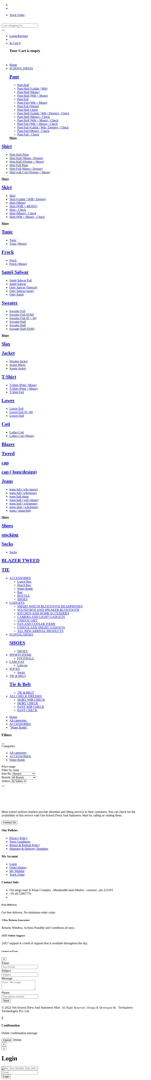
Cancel (7, 1040)
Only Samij (16, 294)
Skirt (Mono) (17, 202)
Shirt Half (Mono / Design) (26, 158)
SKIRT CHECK (27, 703)
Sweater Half (17, 321)
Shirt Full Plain (18, 165)
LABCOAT (16, 661)
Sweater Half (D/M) (21, 328)
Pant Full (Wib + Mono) (32, 102)
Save (6, 1000)
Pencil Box (24, 585)
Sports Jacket (17, 368)
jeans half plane (19, 496)
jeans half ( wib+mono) (23, 500)
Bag (19, 592)
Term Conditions (19, 841)
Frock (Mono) (18, 264)
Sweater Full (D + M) (22, 318)
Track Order (17, 15)
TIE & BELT (17, 676)
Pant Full (23, 99)
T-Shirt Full (16, 392)
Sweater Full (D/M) (21, 314)
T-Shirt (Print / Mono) (23, 385)
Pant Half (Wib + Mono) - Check (37, 120)
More (13, 138)
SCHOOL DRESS (21, 68)
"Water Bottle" (18, 727)
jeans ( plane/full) (20, 510)
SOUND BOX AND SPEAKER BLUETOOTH (48, 609)
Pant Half (23, 85)
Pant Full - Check (28, 134)
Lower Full (16, 408)
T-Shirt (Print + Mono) (23, 388)
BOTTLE (23, 595)
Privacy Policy (18, 838)
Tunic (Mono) (18, 243)
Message (7, 978)
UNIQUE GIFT (27, 620)
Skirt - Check (17, 209)
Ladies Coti (16, 432)
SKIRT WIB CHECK (31, 699)
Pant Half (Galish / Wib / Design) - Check (43, 113)
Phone (5, 992)
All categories (18, 720)
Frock (8, 252)
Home (13, 717)
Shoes (7, 525)
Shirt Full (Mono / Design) (25, 168)
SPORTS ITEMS (20, 654)
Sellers (6, 781)
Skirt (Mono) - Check (22, 213)
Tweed (8, 453)
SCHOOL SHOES (21, 634)
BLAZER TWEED (21, 560)
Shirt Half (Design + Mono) (26, 161)
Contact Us (9, 822)
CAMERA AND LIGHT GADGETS (41, 617)
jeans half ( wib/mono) (23, 503)
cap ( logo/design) (19, 471)
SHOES (22, 599)
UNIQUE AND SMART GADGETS (41, 627)
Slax (6, 343)
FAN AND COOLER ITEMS (36, 624)
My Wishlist (16, 871)
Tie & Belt (20, 684)
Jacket (8, 353)
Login (13, 864)
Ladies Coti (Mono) (21, 436)
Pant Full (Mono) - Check (33, 131)
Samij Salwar (15, 272)
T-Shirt (9, 376)
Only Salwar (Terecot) (23, 287)
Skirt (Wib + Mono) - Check (27, 216)
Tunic (7, 231)
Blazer (8, 444)
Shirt (7, 146)
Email (5, 963)
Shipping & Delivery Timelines (28, 848)
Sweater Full (17, 311)
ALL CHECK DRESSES (25, 696)
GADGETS (17, 602)
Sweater (10, 302)
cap (5, 462)
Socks (7, 543)
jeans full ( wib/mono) (23, 493)
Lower (8, 400)
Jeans (7, 481)
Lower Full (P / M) (21, 412)
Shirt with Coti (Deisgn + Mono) (29, 172)
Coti (6, 424)
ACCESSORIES (20, 578)
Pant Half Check (27, 109)
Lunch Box (24, 581)
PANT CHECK (27, 710)
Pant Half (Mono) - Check (33, 116)
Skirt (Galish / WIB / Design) (27, 199)
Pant (14, 76)
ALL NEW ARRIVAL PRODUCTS (40, 631)
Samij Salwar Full (20, 280)
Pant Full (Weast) (28, 106)
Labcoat (22, 665)
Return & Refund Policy (24, 845)
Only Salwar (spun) (21, 291)
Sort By (6, 773)
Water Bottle (25, 588)
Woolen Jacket (18, 361)
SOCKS (14, 669)
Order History (18, 867)
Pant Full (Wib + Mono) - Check (37, 124)
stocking (10, 534)
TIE (6, 569)
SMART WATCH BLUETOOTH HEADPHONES (50, 606)
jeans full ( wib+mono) (23, 489)
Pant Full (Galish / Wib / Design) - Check (43, 127)
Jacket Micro (17, 365)
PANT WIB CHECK (30, 706)
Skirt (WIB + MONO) (23, 206)
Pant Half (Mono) (28, 92)
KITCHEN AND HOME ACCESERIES (43, 613)
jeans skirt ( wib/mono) (23, 507)
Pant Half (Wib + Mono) (32, 95)
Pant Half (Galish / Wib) (32, 88)
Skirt (7, 187)
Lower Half (16, 415)
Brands (6, 777)
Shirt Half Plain (19, 154)
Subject (6, 970)
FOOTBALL (25, 658)
